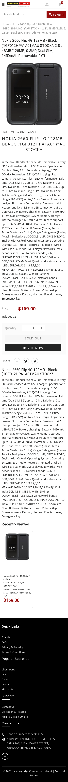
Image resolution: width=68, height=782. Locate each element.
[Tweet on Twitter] (26, 361)
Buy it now (33, 348)
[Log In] (47, 5)
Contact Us (8, 706)
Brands (6, 637)
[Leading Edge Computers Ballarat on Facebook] (5, 756)
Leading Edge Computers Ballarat (32, 771)
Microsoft (7, 689)
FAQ (4, 642)
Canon (5, 679)
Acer (4, 674)
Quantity (10, 328)
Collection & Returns (14, 711)
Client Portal (9, 669)
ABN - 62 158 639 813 (15, 716)
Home (5, 24)
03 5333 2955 (36, 734)
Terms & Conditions (13, 652)
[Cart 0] (60, 5)
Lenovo (6, 684)
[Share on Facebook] (17, 361)
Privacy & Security (12, 647)
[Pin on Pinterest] (35, 361)
